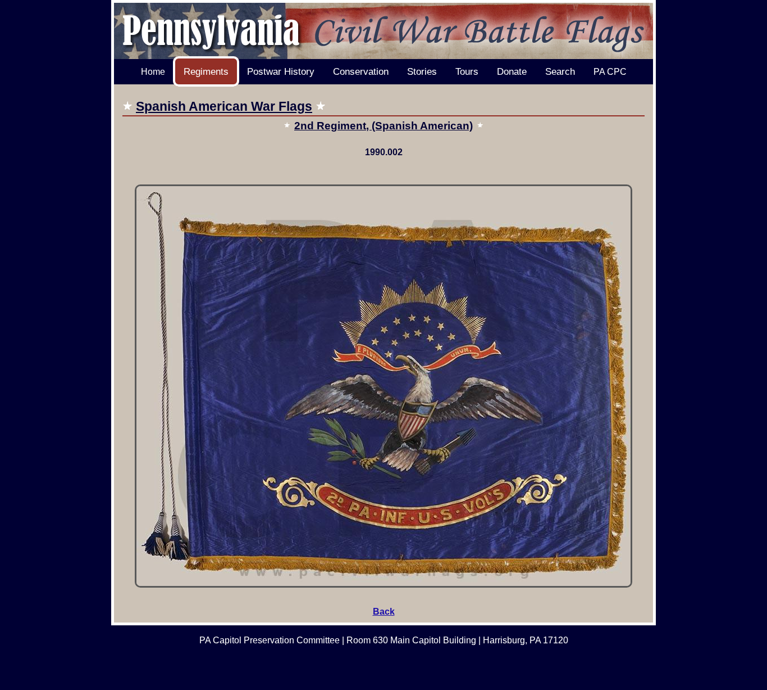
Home (153, 71)
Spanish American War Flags (224, 106)
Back (384, 611)
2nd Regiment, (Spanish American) (383, 126)
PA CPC (610, 71)
